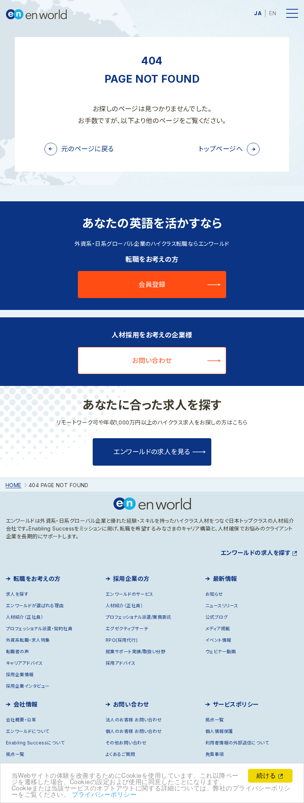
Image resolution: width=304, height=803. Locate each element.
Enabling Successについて (35, 743)
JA (258, 13)
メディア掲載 (217, 628)
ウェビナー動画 (220, 651)
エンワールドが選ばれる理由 (35, 605)
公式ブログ (216, 617)
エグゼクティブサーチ (127, 628)
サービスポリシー (236, 704)
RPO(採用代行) (122, 640)
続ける (266, 775)
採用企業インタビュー (28, 686)
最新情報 (225, 578)
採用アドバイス (120, 663)
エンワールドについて (27, 731)
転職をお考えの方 (37, 578)
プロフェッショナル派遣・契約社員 (39, 628)
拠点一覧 (15, 754)
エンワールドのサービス (129, 594)
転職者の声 (17, 651)
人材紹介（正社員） (24, 617)
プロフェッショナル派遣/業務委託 (138, 617)
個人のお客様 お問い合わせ (134, 731)
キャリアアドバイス (24, 663)
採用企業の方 (131, 578)
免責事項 (214, 754)
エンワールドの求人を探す (255, 552)
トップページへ (221, 149)
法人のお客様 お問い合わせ (134, 720)
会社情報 (25, 704)
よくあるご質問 (120, 754)
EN (272, 13)
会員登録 (152, 284)
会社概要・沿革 (21, 720)
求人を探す (17, 594)
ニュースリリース (221, 605)
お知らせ (214, 594)
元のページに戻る (87, 149)
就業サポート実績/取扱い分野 (135, 651)
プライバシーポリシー (104, 794)
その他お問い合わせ (126, 743)
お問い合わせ (152, 360)
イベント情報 (218, 640)
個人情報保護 (219, 731)
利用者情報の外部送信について (237, 743)
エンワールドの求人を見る (151, 452)
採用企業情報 (20, 674)
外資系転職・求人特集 (28, 640)
